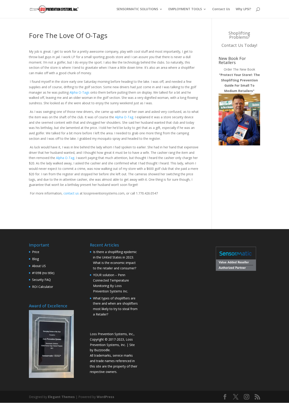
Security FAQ (41, 279)
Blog (35, 259)
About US (39, 266)
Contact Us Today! (239, 45)
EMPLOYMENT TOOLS (185, 9)
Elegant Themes (61, 397)
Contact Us (221, 9)
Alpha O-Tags (79, 92)
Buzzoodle (102, 350)
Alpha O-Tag (124, 117)
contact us (71, 193)
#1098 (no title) (43, 273)
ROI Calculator (42, 286)
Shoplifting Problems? (239, 35)
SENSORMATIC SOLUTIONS (137, 9)
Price (35, 252)
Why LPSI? (243, 9)
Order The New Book (239, 80)
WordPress (105, 397)
